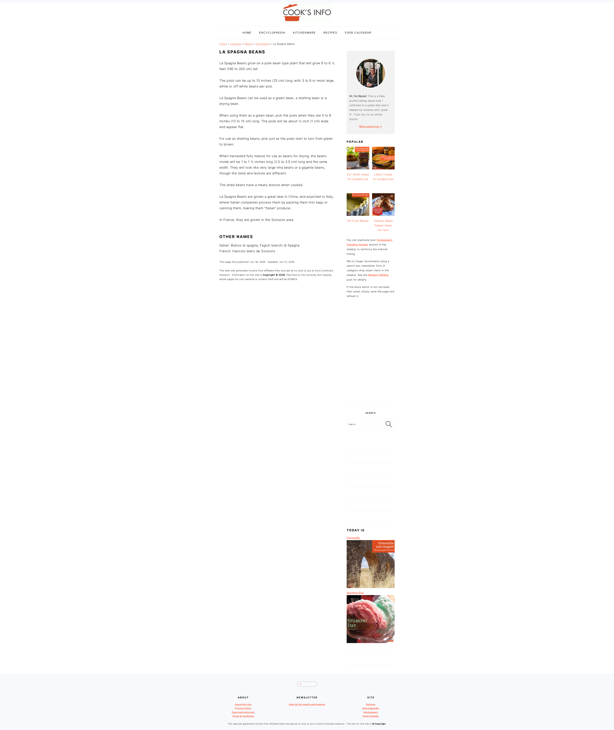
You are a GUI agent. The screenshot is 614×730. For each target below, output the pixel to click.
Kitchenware (371, 712)
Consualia (353, 537)
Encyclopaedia (370, 708)
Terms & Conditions (243, 716)
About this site (243, 704)
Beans (248, 43)
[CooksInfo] (307, 22)
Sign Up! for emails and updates (307, 704)
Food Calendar (371, 716)
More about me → (370, 126)
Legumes (236, 43)
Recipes (370, 704)
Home (223, 43)
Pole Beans (263, 43)
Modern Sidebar (378, 275)
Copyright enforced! (243, 712)
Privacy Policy (243, 708)
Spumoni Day (355, 592)
